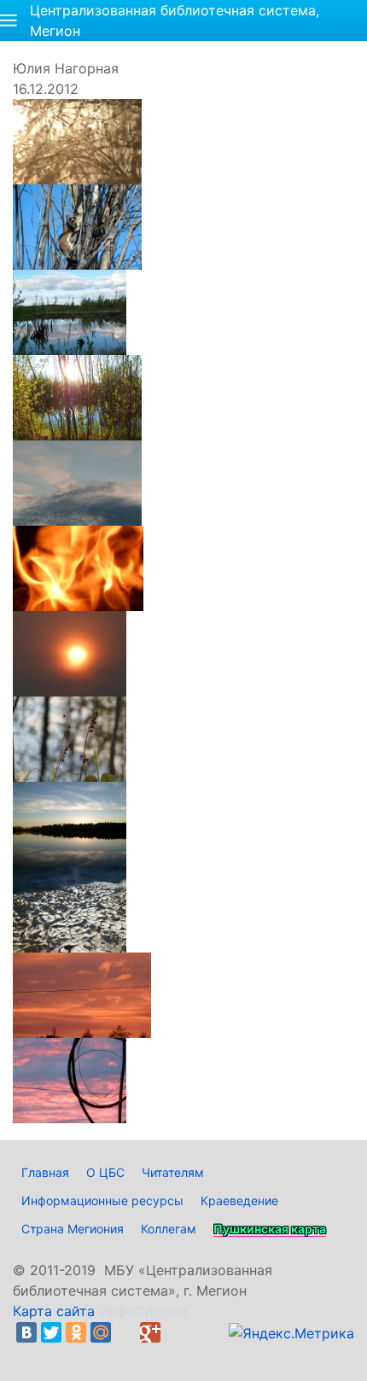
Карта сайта (54, 1311)
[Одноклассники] (76, 1332)
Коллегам (168, 1228)
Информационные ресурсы (102, 1200)
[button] (8, 20)
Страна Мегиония (72, 1228)
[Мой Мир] (100, 1332)
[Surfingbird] (30, 1353)
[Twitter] (51, 1332)
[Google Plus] (150, 1332)
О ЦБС (105, 1172)
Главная (45, 1172)
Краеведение (239, 1200)
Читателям (173, 1172)
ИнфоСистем (143, 1311)
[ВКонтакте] (26, 1332)
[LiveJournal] (125, 1332)
